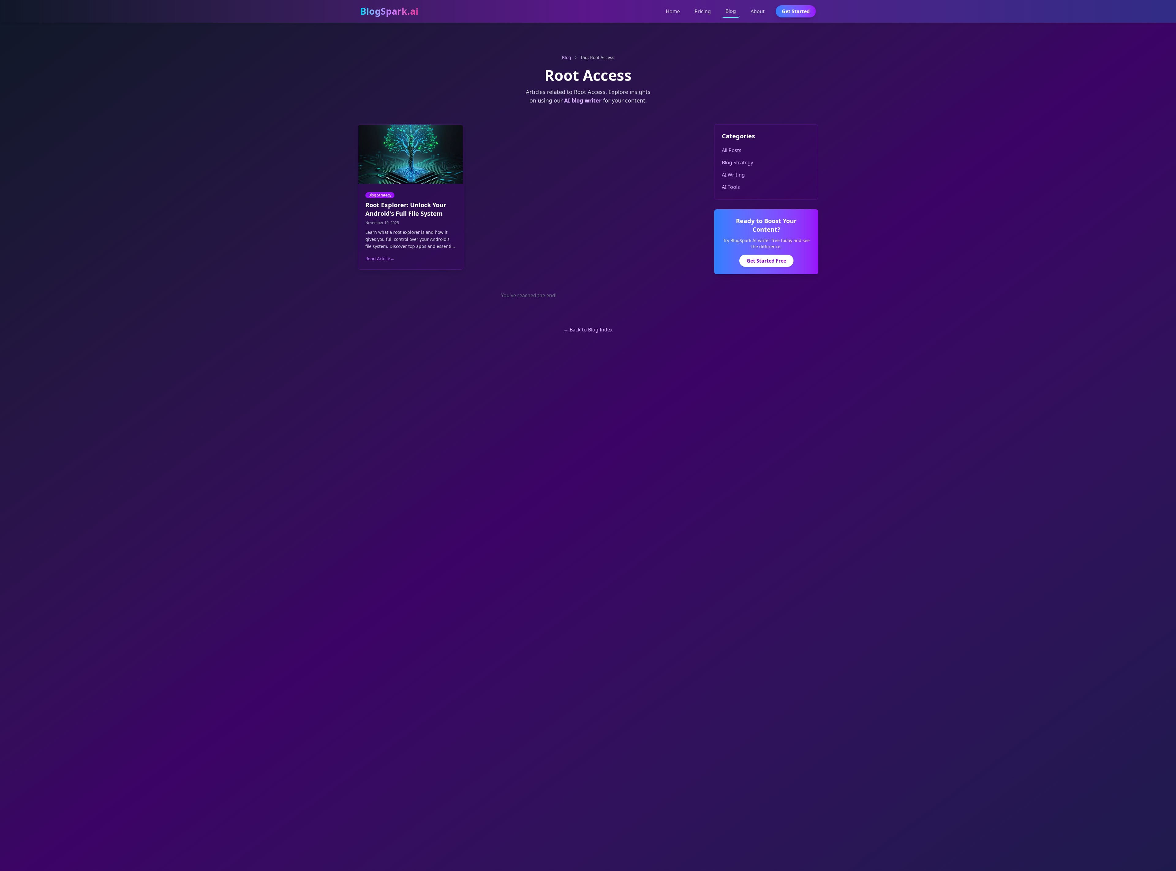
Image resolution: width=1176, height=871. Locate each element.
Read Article (379, 258)
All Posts (731, 150)
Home (673, 11)
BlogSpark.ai (389, 11)
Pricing (703, 11)
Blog (731, 11)
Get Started (796, 11)
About (758, 11)
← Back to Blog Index (588, 329)
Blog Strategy (379, 195)
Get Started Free (766, 260)
